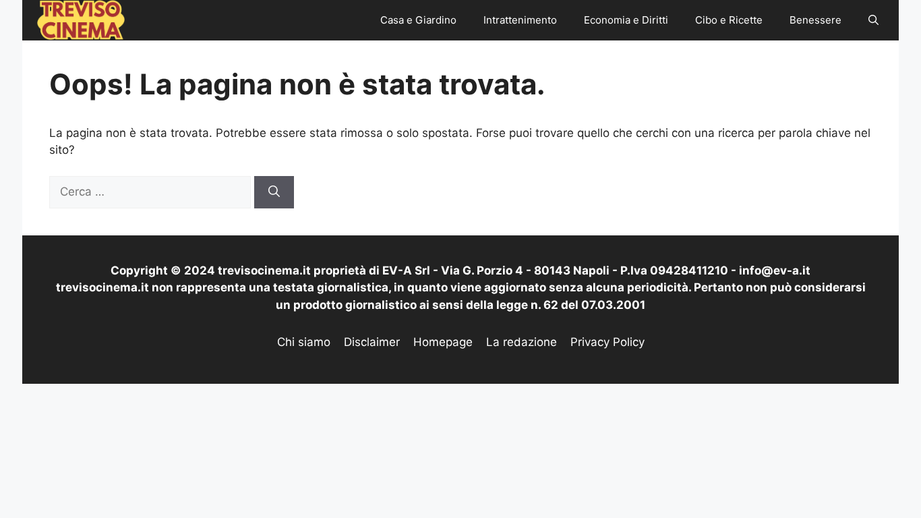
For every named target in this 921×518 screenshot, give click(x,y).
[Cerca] (274, 192)
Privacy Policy (607, 342)
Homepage (443, 342)
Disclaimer (372, 342)
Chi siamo (303, 342)
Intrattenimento (520, 19)
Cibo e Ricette (729, 19)
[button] (873, 20)
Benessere (815, 19)
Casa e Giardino (418, 19)
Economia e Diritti (626, 19)
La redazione (521, 342)
